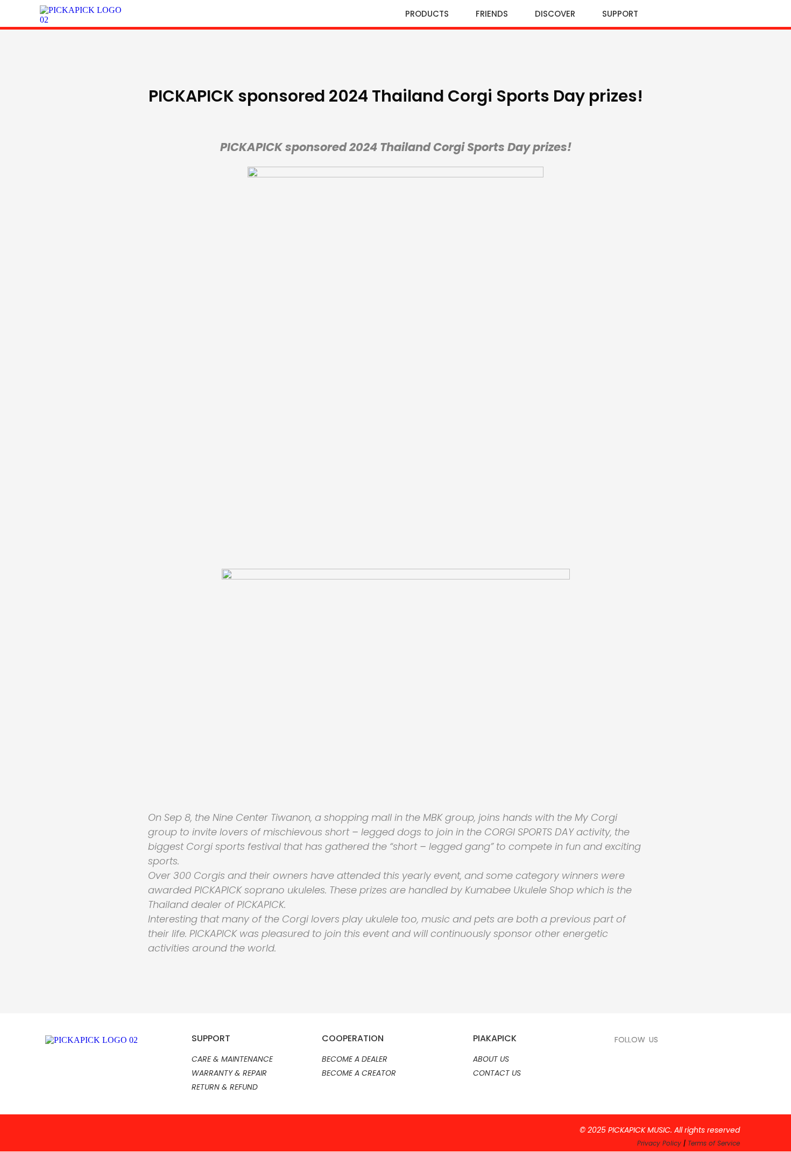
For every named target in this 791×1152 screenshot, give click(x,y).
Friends (492, 13)
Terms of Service (714, 1143)
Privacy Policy (659, 1143)
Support (620, 13)
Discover (555, 13)
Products (427, 13)
